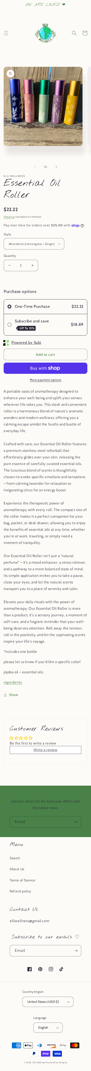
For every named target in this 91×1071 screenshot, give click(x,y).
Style (7, 234)
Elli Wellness (39, 1062)
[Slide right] (56, 167)
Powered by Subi (26, 342)
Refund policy (20, 891)
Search (15, 858)
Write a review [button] (45, 750)
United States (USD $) (43, 1001)
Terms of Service (22, 880)
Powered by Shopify (56, 1062)
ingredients (13, 682)
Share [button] (13, 695)
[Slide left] (35, 167)
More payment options (45, 380)
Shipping (9, 216)
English (43, 1027)
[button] (6, 33)
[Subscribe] (75, 822)
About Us (17, 869)
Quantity (10, 256)
